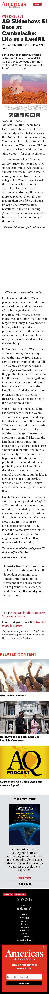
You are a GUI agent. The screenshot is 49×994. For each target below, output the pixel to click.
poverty (40, 612)
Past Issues (24, 884)
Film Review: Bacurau (13, 695)
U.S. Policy (24, 937)
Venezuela (9, 616)
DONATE (37, 4)
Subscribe (20, 894)
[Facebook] (11, 115)
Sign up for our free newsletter (24, 966)
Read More (24, 877)
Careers (24, 924)
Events (24, 943)
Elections (24, 930)
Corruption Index (24, 940)
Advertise (24, 918)
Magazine (24, 927)
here (27, 552)
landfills (28, 612)
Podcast (24, 905)
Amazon (16, 612)
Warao (21, 616)
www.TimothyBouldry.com (26, 591)
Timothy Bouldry (16, 44)
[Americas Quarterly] (13, 4)
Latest (24, 933)
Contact (24, 921)
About (24, 914)
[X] (16, 115)
